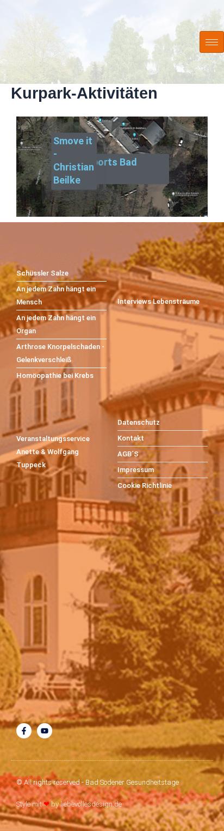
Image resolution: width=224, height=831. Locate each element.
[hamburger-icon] (212, 42)
